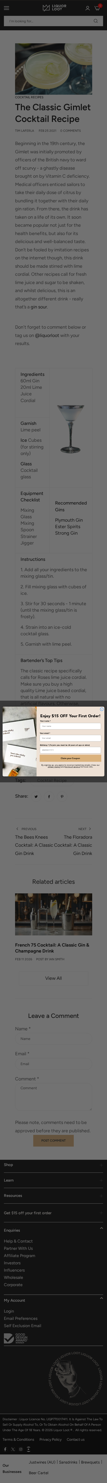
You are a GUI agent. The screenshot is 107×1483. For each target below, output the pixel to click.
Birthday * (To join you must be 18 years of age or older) (65, 745)
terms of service (72, 766)
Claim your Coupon (70, 758)
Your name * (45, 721)
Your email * (45, 733)
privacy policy (54, 766)
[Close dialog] (101, 709)
